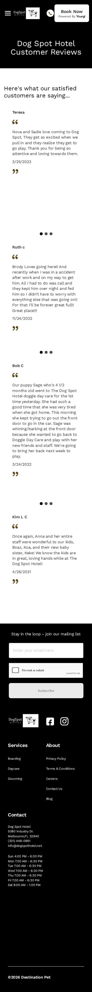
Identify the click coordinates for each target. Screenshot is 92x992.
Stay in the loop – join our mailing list (45, 634)
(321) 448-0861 (19, 841)
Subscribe (46, 691)
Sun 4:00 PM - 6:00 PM (25, 856)
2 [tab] (46, 233)
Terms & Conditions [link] (61, 768)
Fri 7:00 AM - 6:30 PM (23, 880)
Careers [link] (52, 778)
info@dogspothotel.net (25, 846)
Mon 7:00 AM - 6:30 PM (25, 861)
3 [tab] (51, 233)
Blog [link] (49, 799)
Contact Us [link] (54, 789)
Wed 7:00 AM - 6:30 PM (25, 871)
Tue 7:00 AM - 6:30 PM (24, 866)
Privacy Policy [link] (56, 758)
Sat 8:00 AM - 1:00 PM (24, 885)
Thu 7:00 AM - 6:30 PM (25, 875)
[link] (71, 13)
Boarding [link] (15, 758)
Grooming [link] (15, 778)
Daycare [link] (14, 768)
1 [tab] (41, 233)
